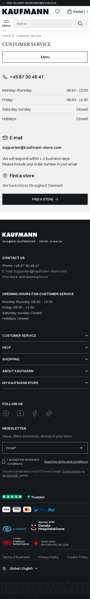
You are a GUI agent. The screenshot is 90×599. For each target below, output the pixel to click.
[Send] (81, 448)
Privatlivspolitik (71, 471)
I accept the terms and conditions (23, 461)
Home (6, 35)
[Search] (81, 23)
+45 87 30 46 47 (27, 77)
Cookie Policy (77, 557)
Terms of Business (16, 557)
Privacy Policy (48, 557)
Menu (6, 26)
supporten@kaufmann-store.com (31, 147)
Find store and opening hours (25, 277)
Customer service (28, 35)
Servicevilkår (10, 475)
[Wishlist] (57, 11)
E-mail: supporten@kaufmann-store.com (34, 271)
